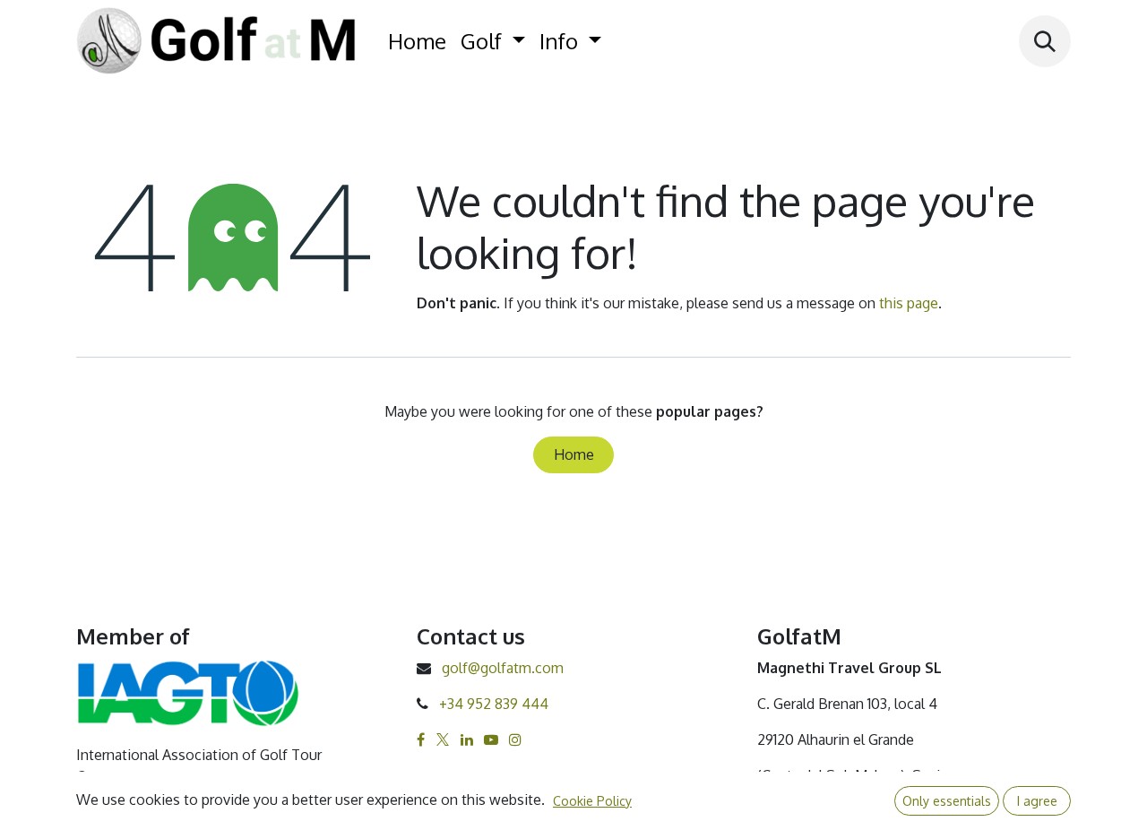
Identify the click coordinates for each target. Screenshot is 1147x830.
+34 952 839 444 (493, 704)
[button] (1045, 41)
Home (574, 454)
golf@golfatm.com (503, 668)
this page (908, 303)
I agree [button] (1037, 800)
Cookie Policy (592, 800)
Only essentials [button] (946, 800)
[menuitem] (417, 41)
